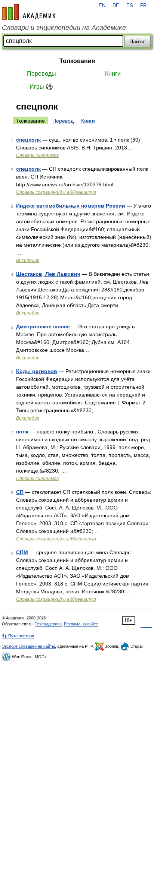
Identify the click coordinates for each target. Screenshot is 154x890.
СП (20, 492)
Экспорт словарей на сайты (28, 646)
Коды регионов (36, 371)
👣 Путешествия (18, 636)
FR (143, 5)
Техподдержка (48, 624)
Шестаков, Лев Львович (48, 274)
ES (129, 5)
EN (102, 5)
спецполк (28, 140)
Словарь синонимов (37, 155)
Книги (113, 73)
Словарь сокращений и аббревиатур (56, 192)
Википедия (27, 260)
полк (22, 432)
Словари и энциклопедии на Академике (64, 27)
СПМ (22, 552)
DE (116, 5)
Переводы (41, 73)
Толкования (77, 61)
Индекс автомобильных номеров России (70, 206)
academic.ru (29, 12)
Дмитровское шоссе (43, 326)
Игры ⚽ (41, 86)
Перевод (63, 121)
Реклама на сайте (81, 624)
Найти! (137, 41)
